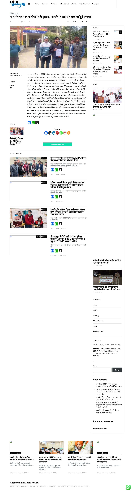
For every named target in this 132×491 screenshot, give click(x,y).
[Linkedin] (53, 133)
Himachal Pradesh (16, 453)
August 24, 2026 (97, 76)
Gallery (94, 4)
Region (44, 4)
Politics (95, 310)
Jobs (38, 236)
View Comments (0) (57, 144)
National (54, 4)
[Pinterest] (57, 133)
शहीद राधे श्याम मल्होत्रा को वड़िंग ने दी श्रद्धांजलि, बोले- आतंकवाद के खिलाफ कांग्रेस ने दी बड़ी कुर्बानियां (109, 404)
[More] (68, 133)
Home (37, 4)
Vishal (12, 85)
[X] (50, 133)
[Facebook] (46, 133)
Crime (95, 305)
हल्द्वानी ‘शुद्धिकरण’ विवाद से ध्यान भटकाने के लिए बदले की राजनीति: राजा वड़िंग (102, 58)
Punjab (47, 453)
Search (95, 366)
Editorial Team (54, 255)
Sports (74, 4)
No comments (15, 22)
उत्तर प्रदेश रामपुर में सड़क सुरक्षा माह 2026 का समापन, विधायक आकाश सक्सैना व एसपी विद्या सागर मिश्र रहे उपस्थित (16, 141)
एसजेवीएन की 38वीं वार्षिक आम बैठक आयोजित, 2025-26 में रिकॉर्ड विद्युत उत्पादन (101, 34)
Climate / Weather (98, 321)
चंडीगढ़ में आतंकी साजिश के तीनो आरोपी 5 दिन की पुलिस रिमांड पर (107, 261)
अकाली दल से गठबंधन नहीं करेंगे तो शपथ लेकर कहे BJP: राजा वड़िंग (106, 106)
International (64, 4)
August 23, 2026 (97, 292)
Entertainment (84, 4)
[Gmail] (65, 133)
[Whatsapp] (61, 133)
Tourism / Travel (98, 331)
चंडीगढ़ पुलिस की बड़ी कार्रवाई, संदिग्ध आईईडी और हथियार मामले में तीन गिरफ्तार (106, 288)
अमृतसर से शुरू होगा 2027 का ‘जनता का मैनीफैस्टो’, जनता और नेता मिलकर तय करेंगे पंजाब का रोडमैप (108, 391)
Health (95, 326)
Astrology (96, 315)
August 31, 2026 (97, 39)
